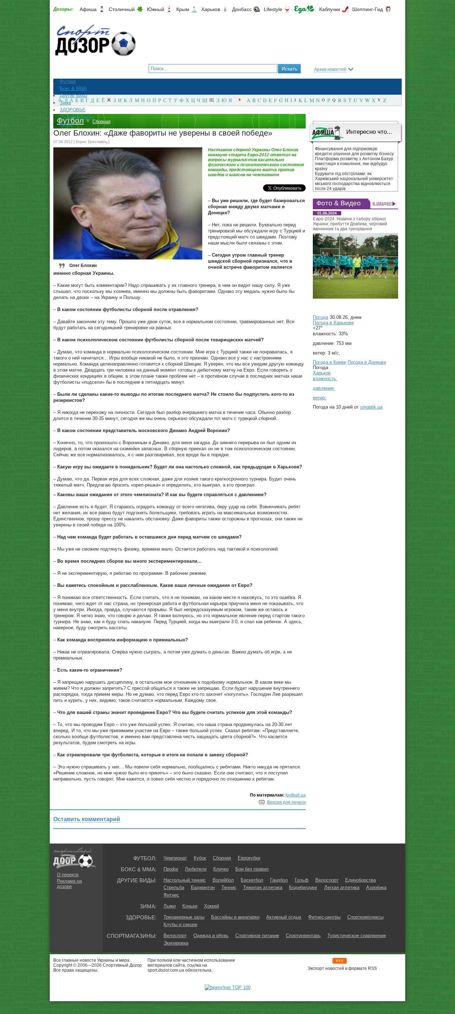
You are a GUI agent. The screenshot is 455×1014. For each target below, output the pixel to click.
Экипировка (176, 943)
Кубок (200, 858)
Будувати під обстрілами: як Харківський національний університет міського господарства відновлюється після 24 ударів (354, 181)
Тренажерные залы (184, 917)
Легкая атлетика (341, 887)
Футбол (70, 120)
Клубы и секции (180, 924)
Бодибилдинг (303, 887)
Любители (196, 869)
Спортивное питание (257, 935)
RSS (339, 961)
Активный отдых (283, 917)
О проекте (68, 874)
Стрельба (174, 887)
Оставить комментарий (86, 819)
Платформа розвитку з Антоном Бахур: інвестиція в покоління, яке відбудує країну (354, 163)
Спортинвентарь (303, 935)
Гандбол (279, 880)
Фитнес (171, 895)
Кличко (221, 869)
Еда (304, 9)
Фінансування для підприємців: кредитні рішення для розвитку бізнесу (354, 151)
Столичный (122, 9)
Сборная (101, 121)
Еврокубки (249, 858)
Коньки (189, 906)
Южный (155, 9)
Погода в (333, 322)
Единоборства (360, 880)
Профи (171, 869)
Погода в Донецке (367, 362)
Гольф (302, 880)
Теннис (228, 887)
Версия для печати (286, 802)
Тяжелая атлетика (262, 887)
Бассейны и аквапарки (235, 917)
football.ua (295, 795)
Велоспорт (326, 880)
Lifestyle (273, 9)
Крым (182, 9)
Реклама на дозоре (69, 883)
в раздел (382, 203)
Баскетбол (252, 880)
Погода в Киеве (329, 362)
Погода (320, 317)
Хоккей (211, 906)
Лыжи (170, 906)
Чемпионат (175, 858)
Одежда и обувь (211, 935)
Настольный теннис (185, 880)
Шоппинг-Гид (367, 9)
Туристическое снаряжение (356, 935)
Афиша (88, 9)
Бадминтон (203, 887)
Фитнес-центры (324, 917)
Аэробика (376, 887)
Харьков (210, 9)
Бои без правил (252, 869)
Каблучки (329, 9)
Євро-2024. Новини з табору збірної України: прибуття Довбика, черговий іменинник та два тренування (350, 223)
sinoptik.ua (371, 407)
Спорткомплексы (365, 917)
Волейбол (223, 880)
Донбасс (242, 9)
